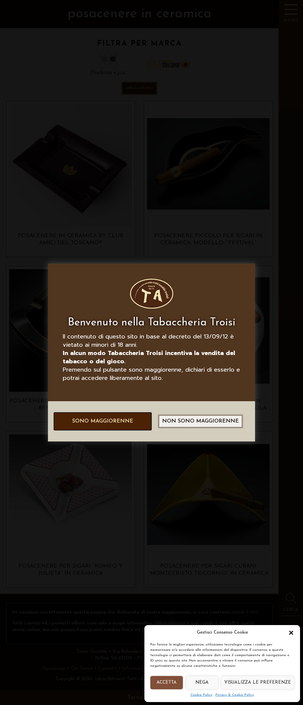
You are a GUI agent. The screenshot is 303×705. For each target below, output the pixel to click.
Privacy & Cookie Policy (234, 695)
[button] (291, 633)
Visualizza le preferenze (257, 682)
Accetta (167, 682)
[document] (151, 352)
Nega (202, 682)
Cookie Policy (201, 695)
